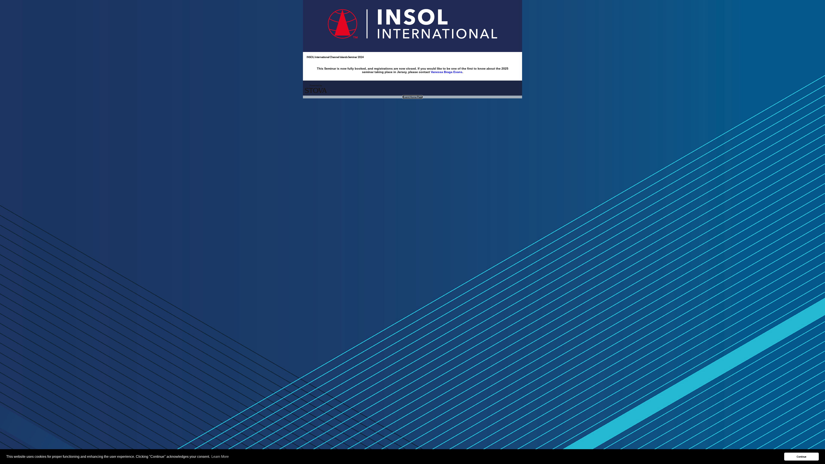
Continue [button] (801, 456)
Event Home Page (412, 97)
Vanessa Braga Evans (446, 72)
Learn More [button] (220, 456)
